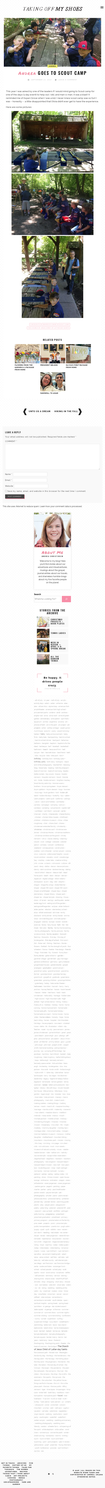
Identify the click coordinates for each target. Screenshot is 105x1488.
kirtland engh (65, 1069)
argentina (53, 722)
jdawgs (62, 1036)
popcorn (38, 1211)
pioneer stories (49, 1202)
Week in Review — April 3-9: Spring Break (58, 645)
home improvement (49, 1008)
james (67, 1029)
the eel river (53, 1352)
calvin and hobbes (48, 802)
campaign (45, 805)
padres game (40, 1186)
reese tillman (64, 1236)
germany (53, 962)
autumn (47, 731)
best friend (61, 752)
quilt (47, 1229)
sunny (37, 1319)
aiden (53, 703)
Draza (66, 897)
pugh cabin (65, 1226)
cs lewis (47, 863)
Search (37, 594)
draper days (55, 891)
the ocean (45, 1368)
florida (64, 943)
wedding (49, 1420)
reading (46, 1232)
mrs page (55, 1143)
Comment (11, 441)
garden (60, 956)
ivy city (49, 1029)
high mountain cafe (53, 999)
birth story (51, 762)
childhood (63, 817)
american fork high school (56, 709)
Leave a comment (67, 80)
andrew (64, 712)
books (65, 771)
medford (62, 1112)
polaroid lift (61, 1208)
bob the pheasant (62, 768)
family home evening (62, 928)
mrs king (46, 1143)
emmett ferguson (46, 919)
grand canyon (58, 968)
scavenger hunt (59, 1266)
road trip (48, 1245)
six (36, 1288)
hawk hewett (66, 989)
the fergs (49, 1356)
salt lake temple (61, 1260)
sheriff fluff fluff (62, 1279)
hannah (55, 986)
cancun (62, 805)
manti (43, 1106)
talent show (48, 1328)
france (45, 949)
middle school (53, 1119)
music (59, 1149)
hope (61, 1017)
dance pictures (62, 866)
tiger (43, 1389)
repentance (46, 1239)
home (61, 1005)
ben (42, 752)
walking (49, 1414)
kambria (45, 1054)
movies (60, 1140)
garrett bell (52, 959)
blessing (66, 765)
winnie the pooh (56, 1432)
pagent (49, 1186)
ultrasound (39, 1405)
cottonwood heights (54, 854)
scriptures (60, 1272)
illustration (53, 1026)
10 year (47, 700)
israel (43, 1029)
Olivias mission (53, 1177)
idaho (42, 1026)
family (50, 928)
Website (9, 486)
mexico (55, 1116)
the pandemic (56, 1368)
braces (57, 774)
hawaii (56, 989)
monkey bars (63, 1128)
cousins (50, 857)
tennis (60, 1337)
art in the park (51, 725)
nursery (61, 1171)
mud (52, 1146)
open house (64, 1177)
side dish (52, 1285)
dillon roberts (60, 879)
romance (64, 1248)
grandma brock (54, 971)
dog (51, 882)
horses (46, 1020)
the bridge (52, 1346)
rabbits (53, 1229)
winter (66, 1432)
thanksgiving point (52, 1343)
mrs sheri (63, 1143)
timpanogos (60, 1389)
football (44, 946)
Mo (61, 1125)
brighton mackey (63, 780)
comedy (43, 845)
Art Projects (20, 1476)
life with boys (52, 1088)
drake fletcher (60, 885)
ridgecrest (47, 1242)
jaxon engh (49, 1036)
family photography (42, 931)
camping (54, 805)
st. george (46, 1306)
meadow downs (52, 1112)
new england (50, 1162)
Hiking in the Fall (66, 411)
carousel (56, 811)
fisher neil (42, 943)
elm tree (56, 912)
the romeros (45, 1374)
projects (46, 1223)
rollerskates (44, 1248)
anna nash (53, 716)
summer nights (63, 1312)
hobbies (48, 1005)
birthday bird (47, 759)
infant (60, 1026)
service (57, 1276)
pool (68, 1208)
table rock (47, 1325)
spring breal (63, 1303)
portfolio (57, 1211)
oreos (68, 1180)
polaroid (52, 1208)
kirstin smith (54, 1069)
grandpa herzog (59, 974)
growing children (49, 980)
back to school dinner (43, 740)
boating (51, 768)
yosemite (53, 1445)
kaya (37, 1060)
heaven (38, 992)
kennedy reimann (56, 1060)
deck (51, 876)
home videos (45, 1017)
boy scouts (50, 774)
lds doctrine (62, 1076)
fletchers (57, 943)
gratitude (55, 977)
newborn (58, 1159)
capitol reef (66, 808)
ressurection (56, 1239)
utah (52, 1408)
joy (42, 1051)
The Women (22, 1469)
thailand (57, 1340)
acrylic (63, 700)
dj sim (46, 882)
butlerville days (45, 796)
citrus (44, 839)
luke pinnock (49, 1097)
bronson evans (58, 783)
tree (65, 1396)
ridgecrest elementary (60, 1242)
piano (55, 1196)
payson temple (51, 1192)
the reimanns (51, 1371)
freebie (51, 949)
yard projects (52, 1442)
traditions (60, 1392)
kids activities (57, 1063)
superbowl (52, 1319)
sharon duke (50, 1279)
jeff (67, 1036)
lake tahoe (59, 1072)
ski (39, 1288)
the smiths (63, 1374)
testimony (43, 1340)
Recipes (24, 1471)
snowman (51, 1294)
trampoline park (50, 1396)
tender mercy (52, 1337)
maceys (58, 1097)
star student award (59, 1306)
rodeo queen (64, 1245)
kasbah (63, 1054)
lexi (67, 1085)
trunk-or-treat (56, 1399)
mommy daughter (49, 1128)
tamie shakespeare (61, 1328)
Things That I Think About (16, 1474)
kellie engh (44, 1060)
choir (46, 823)
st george (48, 1309)
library (42, 1088)
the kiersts (62, 1362)
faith (59, 925)
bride (40, 780)
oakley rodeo (59, 1174)
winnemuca (44, 1432)
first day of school (52, 940)
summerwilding (54, 1316)
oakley (50, 1174)
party (49, 1189)
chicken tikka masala (50, 817)
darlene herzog (58, 869)
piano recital (63, 1196)
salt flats (53, 1257)
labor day (50, 1072)
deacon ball (57, 872)
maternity (58, 1109)
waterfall (53, 1417)
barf (49, 746)
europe (51, 922)
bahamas (64, 740)
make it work (59, 1100)
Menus (22, 1478)
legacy (46, 1079)
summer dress (50, 1312)
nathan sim (55, 1152)
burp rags (38, 792)
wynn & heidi (45, 1439)
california (59, 799)
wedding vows (59, 1423)
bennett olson (50, 752)
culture (64, 863)
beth (68, 752)
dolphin (62, 882)
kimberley (43, 1066)
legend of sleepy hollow (59, 1079)
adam (47, 703)
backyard (56, 740)
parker (43, 1189)
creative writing (61, 860)
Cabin (8, 1476)
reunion (66, 1239)
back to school (64, 737)
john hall (47, 1045)
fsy (50, 952)
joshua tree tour (60, 1048)
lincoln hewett (63, 1088)
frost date (43, 952)
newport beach (62, 1162)
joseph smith (57, 1045)
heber (44, 992)
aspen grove (65, 728)
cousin (66, 854)
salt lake (61, 1257)
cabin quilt (50, 799)
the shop (54, 1374)
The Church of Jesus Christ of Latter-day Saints (48, 328)
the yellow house (60, 1380)
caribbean (39, 811)
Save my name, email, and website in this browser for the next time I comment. (46, 491)
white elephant (47, 1429)
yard (44, 1442)
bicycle (42, 756)
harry (61, 986)
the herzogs (49, 1359)
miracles (54, 1122)
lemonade (46, 1082)
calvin (37, 802)
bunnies (67, 789)
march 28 (50, 1106)
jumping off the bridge (53, 1051)
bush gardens (49, 792)
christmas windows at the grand (47, 836)
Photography (16, 1480)
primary (64, 1217)
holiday (55, 1005)
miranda (63, 1122)
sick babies (43, 1285)
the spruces (56, 1377)
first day (53, 937)
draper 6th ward (49, 324)
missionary (45, 1125)
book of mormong (55, 771)
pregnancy (50, 1214)
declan (57, 876)
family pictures (57, 931)
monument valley (54, 1131)
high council (39, 999)
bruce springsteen (49, 786)
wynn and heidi (57, 1439)
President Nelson (49, 365)
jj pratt (68, 1042)
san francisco (48, 1263)
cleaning (63, 839)
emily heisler (58, 916)
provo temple (61, 1223)
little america (48, 1091)
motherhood (47, 1137)
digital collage (48, 879)
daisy (41, 866)
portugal (64, 1211)
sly (41, 1291)
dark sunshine (45, 869)
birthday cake (59, 759)
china (60, 820)
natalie (65, 1149)
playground (60, 1205)
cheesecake (53, 814)
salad (64, 1254)
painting (56, 1186)
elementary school (59, 909)
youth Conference (42, 1448)
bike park (54, 756)
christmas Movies (47, 832)
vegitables (63, 1411)
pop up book (47, 1211)
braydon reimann (48, 777)
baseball (56, 746)
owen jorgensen (51, 1183)
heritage (57, 996)
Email (8, 480)
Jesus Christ (65, 1039)
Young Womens (64, 1445)
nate (48, 1152)
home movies (57, 1014)
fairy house (52, 925)
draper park (60, 894)
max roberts (39, 1112)
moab (66, 1125)
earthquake (59, 900)
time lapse (51, 1389)
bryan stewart (62, 786)
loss (64, 1094)
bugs (60, 789)
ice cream (58, 1023)
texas (50, 1340)
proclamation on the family (59, 1220)
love (68, 1094)
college (48, 842)
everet (58, 922)
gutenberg (39, 983)
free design (59, 949)
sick (36, 1285)
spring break (52, 1303)
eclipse (54, 906)
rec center (64, 1232)
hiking (58, 1002)
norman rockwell (50, 1171)
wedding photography (43, 1423)
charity (44, 814)
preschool (60, 1214)
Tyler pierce (44, 1402)
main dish (49, 1100)
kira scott (44, 1069)
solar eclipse (46, 1297)
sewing (64, 1276)
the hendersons (60, 1356)
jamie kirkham (54, 1032)
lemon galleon (57, 1082)
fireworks (45, 937)
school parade (45, 1269)
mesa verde (46, 1116)
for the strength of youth (57, 946)
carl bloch (48, 811)
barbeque (43, 746)
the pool (66, 1368)
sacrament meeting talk (51, 1254)
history (64, 1002)
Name (8, 474)
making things (52, 1103)
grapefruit (47, 977)
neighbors (50, 1159)
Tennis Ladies (58, 633)
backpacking (53, 737)
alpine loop (53, 706)
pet (60, 1192)
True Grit (46, 1399)
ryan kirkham (51, 1251)
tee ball (42, 1331)
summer (65, 1309)
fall (63, 925)
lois (52, 1094)
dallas (47, 866)
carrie (63, 811)
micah (61, 1116)
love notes (39, 1097)
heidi (58, 992)
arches (45, 722)
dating (68, 869)
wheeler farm (53, 1426)
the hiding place (62, 1359)
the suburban (47, 1380)
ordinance (45, 1180)
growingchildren (64, 980)
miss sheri (55, 1125)
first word (64, 940)
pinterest (65, 1199)
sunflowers (66, 1316)
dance (53, 866)
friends (68, 949)
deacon (49, 872)
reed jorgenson (52, 1236)
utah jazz (58, 1408)
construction (59, 848)
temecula (56, 1331)
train (67, 1392)
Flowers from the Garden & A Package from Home (24, 367)
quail (42, 1229)
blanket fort (57, 765)
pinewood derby (54, 1199)
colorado (55, 842)
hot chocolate (63, 1020)
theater (63, 1343)
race (59, 1229)
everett (64, 922)
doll (55, 882)
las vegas (52, 1076)
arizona (61, 722)
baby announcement (54, 734)
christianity (61, 826)
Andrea (52, 66)
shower (67, 1282)
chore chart (53, 823)
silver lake (61, 1285)
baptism (53, 743)
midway (63, 1119)
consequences (48, 848)
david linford (40, 872)
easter (67, 900)
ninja (53, 1168)
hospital (53, 1020)
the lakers (42, 1365)
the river (60, 1371)
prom (53, 1223)
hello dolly (48, 996)
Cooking (12, 1478)
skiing (44, 1288)
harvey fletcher (47, 989)
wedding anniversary (63, 1420)
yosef (47, 1445)
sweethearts (64, 1322)
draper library (49, 894)
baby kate (42, 737)
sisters (68, 1285)
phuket (48, 1196)
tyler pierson (55, 1402)
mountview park (50, 1140)
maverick (67, 1109)
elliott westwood (45, 912)
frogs (37, 952)
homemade (62, 1008)
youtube (53, 1448)
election (48, 909)
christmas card (49, 829)
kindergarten (54, 1066)
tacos (55, 1325)
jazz (56, 1036)
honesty (55, 1017)
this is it (56, 1383)
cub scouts (35, 324)
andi (58, 712)
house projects (47, 1023)
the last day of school (55, 1365)
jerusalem (55, 1039)
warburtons (57, 1414)
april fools (65, 719)
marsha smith (48, 1109)
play (42, 1205)
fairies (44, 925)
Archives (22, 1463)
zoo (42, 1451)
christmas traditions (62, 832)
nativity (64, 1152)
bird (61, 756)
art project (62, 725)
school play (57, 1269)
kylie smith (39, 1072)
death (46, 876)
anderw (52, 712)
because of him (55, 749)
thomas (46, 1386)
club (42, 842)
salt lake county (48, 1260)
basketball (65, 746)
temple (64, 1331)
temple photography (57, 1334)
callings (67, 799)
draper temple (48, 897)
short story (59, 1282)
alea (65, 703)
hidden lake (65, 996)
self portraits (39, 1276)
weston (43, 1426)
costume (42, 854)
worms (58, 1436)
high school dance (48, 1002)
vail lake (45, 1411)
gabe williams (50, 956)
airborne (59, 703)
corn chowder (46, 851)
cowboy (41, 860)
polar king (44, 1208)
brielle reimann (49, 780)
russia (43, 1251)
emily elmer (47, 916)
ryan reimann (63, 1251)
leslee (45, 1085)
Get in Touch (8, 1463)
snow (60, 1291)
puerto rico (55, 1226)
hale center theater (57, 983)
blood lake (43, 768)
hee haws (51, 992)
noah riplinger (61, 1168)
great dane (65, 977)
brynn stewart (52, 789)
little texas (58, 1091)
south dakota (57, 1300)
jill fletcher (44, 1042)
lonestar (58, 1094)
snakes (54, 1291)
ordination (54, 1180)
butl (57, 792)
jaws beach (39, 1036)
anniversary (45, 719)
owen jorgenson (64, 1183)
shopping (50, 1282)
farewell (63, 934)
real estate (55, 1232)
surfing (59, 1319)
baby (43, 734)
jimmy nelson (54, 1042)
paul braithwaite (59, 1189)
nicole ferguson (44, 1168)
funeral (55, 952)
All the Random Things (55, 658)
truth (65, 1399)
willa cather (59, 1429)
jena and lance (44, 1039)
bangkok (45, 743)
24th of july (55, 700)
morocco (60, 1134)
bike (48, 756)
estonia (45, 922)
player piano (49, 1205)
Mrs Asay (38, 1143)
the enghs (63, 1352)
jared (64, 1032)
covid (56, 857)
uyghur (66, 1408)
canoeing (45, 808)
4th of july (39, 700)
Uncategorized (11, 1482)
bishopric (59, 762)
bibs (36, 756)
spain (66, 1300)
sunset (43, 1319)
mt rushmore (44, 1146)
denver (64, 876)
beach (45, 749)
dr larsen (43, 900)
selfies (67, 1272)
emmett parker (60, 919)
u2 (63, 1402)
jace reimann (59, 1029)
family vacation (53, 934)
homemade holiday (55, 1011)
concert (51, 845)
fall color (43, 928)
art (66, 722)
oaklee (44, 1174)
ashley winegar (53, 728)
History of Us (19, 1465)
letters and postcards (57, 1085)
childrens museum (49, 820)
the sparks (47, 1377)
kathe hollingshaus (63, 1057)
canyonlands (55, 808)
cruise (40, 863)
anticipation (55, 719)
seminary (49, 1276)
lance (66, 1072)
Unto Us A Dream (40, 411)
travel (60, 1395)
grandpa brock (46, 974)
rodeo (55, 1245)
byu (62, 796)
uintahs (68, 1402)
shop (43, 1282)
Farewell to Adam (49, 393)
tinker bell (43, 1392)
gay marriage (62, 959)
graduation (47, 968)
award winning (63, 731)
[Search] (66, 599)
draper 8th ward (61, 888)
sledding (51, 1288)
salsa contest (44, 1257)
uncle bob (54, 1405)
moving (67, 1140)
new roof (56, 1165)
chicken (38, 817)
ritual (42, 1245)
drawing (59, 897)
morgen (65, 1131)
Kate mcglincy (49, 1057)
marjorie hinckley (62, 1106)
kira (61, 1066)
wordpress (50, 1436)
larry (46, 1076)
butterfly (56, 796)
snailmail (46, 1291)
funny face (63, 952)
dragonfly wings (47, 885)
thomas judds (56, 1386)
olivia (44, 1177)
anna (46, 716)
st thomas (56, 1309)
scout (42, 1272)
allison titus (43, 706)
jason (69, 1032)
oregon (61, 1180)
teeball (48, 1331)
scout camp (64, 324)
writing (64, 1436)
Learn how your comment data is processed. (61, 506)
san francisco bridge (62, 1263)
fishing (49, 943)
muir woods (59, 1146)
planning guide (63, 1202)
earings (50, 900)
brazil (59, 777)
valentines (53, 1411)
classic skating (53, 839)
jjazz (62, 1042)
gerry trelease (64, 962)
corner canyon (58, 851)
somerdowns (57, 1297)
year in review (64, 1442)
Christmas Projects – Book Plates (58, 621)
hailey (46, 983)
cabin (67, 796)
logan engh (45, 1094)
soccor (65, 1294)
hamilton (47, 986)
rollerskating (55, 1248)
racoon (64, 1229)
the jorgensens (51, 1362)
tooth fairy (52, 1392)
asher (44, 728)
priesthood (56, 1217)
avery (54, 731)
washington (43, 1417)
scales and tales (46, 1266)
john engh (39, 1045)
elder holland (64, 906)
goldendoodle (56, 965)
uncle (47, 1405)
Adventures (11, 1471)
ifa (46, 1026)
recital (42, 1236)
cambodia (60, 802)
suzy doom (53, 1322)
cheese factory (64, 814)
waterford (61, 1417)
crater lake (50, 860)
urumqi (46, 1408)
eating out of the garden (56, 903)
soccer (59, 1294)
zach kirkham (63, 1448)
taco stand (62, 1325)
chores (61, 823)
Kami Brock (54, 1054)
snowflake (42, 1294)
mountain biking (60, 1137)
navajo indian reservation (56, 1156)
